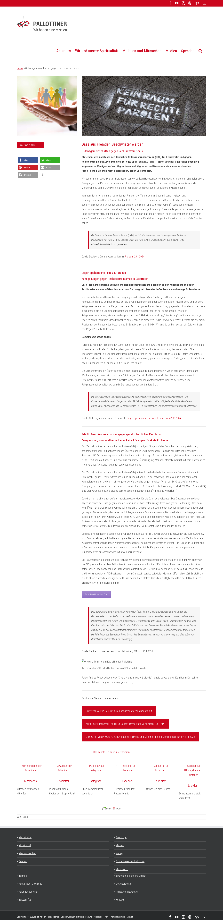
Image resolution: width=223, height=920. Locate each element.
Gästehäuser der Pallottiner (130, 861)
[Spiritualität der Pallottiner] (160, 768)
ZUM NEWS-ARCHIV (27, 145)
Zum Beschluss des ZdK (96, 594)
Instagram (95, 781)
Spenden (192, 785)
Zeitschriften (25, 899)
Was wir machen (27, 853)
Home (20, 68)
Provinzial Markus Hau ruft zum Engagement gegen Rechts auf (119, 711)
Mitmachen (30, 781)
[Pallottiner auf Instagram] (95, 768)
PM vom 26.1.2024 (134, 256)
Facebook (127, 781)
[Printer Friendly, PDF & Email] (111, 808)
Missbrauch (122, 869)
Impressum (114, 917)
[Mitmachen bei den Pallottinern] (30, 768)
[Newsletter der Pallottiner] (63, 768)
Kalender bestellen (28, 891)
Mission (120, 845)
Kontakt (120, 899)
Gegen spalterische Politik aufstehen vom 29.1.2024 (154, 418)
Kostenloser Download (30, 883)
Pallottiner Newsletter (127, 891)
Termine (23, 875)
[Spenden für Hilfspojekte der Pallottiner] (192, 770)
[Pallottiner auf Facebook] (127, 768)
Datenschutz (66, 917)
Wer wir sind (25, 837)
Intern (106, 917)
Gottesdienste (123, 883)
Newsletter (63, 781)
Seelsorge (121, 837)
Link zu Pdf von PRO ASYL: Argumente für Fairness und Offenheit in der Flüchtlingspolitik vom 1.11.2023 (140, 736)
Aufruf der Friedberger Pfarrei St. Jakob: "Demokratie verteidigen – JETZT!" (125, 723)
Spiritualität (160, 781)
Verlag (119, 853)
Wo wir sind (25, 845)
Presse (122, 917)
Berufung (23, 861)
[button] (200, 50)
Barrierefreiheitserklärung (82, 917)
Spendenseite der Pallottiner (131, 875)
